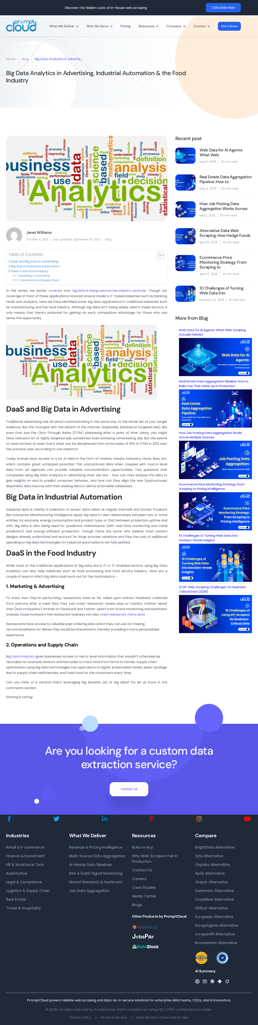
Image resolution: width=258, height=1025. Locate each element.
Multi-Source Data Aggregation (97, 855)
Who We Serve (97, 26)
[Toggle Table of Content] (158, 255)
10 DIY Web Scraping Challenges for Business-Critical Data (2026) (213, 589)
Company (173, 26)
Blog (25, 59)
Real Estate (16, 899)
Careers (139, 878)
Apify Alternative (210, 873)
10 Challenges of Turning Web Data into (221, 290)
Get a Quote (229, 26)
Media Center (144, 896)
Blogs (137, 904)
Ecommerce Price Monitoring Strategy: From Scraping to (223, 262)
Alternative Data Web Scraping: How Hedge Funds (225, 233)
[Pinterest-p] (151, 819)
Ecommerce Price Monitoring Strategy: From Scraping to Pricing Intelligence (212, 486)
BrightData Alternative (215, 847)
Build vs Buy (142, 847)
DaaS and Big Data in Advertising (34, 261)
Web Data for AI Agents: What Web (221, 152)
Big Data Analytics (20, 656)
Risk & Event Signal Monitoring (95, 873)
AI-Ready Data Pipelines (90, 864)
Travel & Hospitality (23, 908)
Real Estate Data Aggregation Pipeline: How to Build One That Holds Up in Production (214, 383)
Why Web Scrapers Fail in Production (154, 858)
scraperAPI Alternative (215, 934)
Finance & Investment (25, 855)
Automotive (16, 873)
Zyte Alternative (209, 855)
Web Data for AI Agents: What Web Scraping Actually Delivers (212, 332)
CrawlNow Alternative (214, 899)
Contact (200, 26)
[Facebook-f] (9, 819)
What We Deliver (61, 26)
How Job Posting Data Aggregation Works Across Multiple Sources (210, 435)
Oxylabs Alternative (212, 864)
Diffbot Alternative (211, 908)
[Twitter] (56, 819)
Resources (146, 26)
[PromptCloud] (21, 25)
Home (11, 59)
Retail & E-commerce (25, 847)
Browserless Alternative (216, 942)
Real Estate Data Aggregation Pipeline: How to (226, 179)
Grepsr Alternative (211, 881)
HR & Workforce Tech (25, 864)
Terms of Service (113, 1017)
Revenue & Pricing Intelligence (95, 847)
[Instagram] (199, 819)
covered (55, 290)
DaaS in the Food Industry (29, 271)
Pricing (126, 26)
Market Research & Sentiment (95, 881)
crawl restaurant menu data (122, 614)
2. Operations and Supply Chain (38, 280)
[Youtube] (247, 819)
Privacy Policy (80, 1017)
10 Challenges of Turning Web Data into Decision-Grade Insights (208, 537)
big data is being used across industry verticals (109, 290)
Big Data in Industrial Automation (35, 266)
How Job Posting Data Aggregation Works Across (223, 206)
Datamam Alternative (214, 890)
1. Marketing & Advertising (33, 276)
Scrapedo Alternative (214, 916)
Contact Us (129, 789)
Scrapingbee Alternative (216, 925)
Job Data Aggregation (89, 890)
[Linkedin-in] (104, 819)
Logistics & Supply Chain (28, 890)
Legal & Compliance (24, 881)
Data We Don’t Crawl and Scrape (162, 1017)
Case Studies (144, 887)
